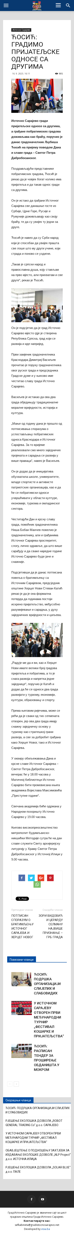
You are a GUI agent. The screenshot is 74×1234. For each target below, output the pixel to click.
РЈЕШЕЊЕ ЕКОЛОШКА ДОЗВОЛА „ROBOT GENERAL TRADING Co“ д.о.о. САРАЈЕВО (34, 1123)
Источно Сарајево (21, 29)
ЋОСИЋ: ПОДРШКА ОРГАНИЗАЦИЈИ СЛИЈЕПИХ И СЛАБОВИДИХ (47, 983)
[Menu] (58, 5)
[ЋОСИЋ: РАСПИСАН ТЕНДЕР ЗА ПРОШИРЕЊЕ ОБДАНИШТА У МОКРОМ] (21, 1051)
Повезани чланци (22, 959)
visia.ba (45, 1229)
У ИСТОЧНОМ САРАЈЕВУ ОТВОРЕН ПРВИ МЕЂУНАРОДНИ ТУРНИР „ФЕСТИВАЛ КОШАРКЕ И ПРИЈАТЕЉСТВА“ (33, 1138)
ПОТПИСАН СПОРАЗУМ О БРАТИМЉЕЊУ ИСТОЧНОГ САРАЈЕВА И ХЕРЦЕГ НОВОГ (22, 926)
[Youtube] (42, 1199)
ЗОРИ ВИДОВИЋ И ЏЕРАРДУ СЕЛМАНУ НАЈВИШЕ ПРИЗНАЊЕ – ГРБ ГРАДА (51, 926)
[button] (68, 5)
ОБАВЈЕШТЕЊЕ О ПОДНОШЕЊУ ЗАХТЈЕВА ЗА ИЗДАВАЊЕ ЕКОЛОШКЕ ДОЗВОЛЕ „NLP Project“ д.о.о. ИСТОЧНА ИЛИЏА (38, 1155)
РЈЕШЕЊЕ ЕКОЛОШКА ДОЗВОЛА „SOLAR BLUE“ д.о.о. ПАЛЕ (38, 1169)
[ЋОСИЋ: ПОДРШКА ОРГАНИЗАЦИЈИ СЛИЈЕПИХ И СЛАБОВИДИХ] (21, 979)
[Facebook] (31, 1199)
